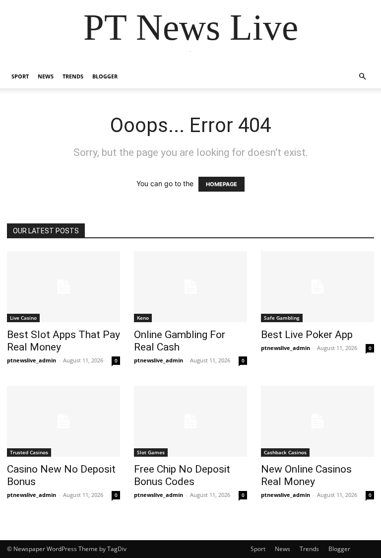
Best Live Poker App (307, 335)
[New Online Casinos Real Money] (317, 421)
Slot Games (151, 452)
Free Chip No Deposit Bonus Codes (182, 475)
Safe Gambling (282, 317)
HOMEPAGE (221, 184)
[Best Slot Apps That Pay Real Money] (63, 286)
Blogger (105, 76)
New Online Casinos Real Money (306, 475)
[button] (362, 76)
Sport (20, 76)
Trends (73, 76)
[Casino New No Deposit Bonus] (63, 421)
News (46, 76)
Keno (143, 317)
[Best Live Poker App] (317, 286)
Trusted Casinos (29, 452)
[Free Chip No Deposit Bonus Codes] (190, 421)
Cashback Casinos (285, 452)
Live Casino (23, 317)
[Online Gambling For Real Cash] (190, 286)
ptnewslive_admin (31, 360)
